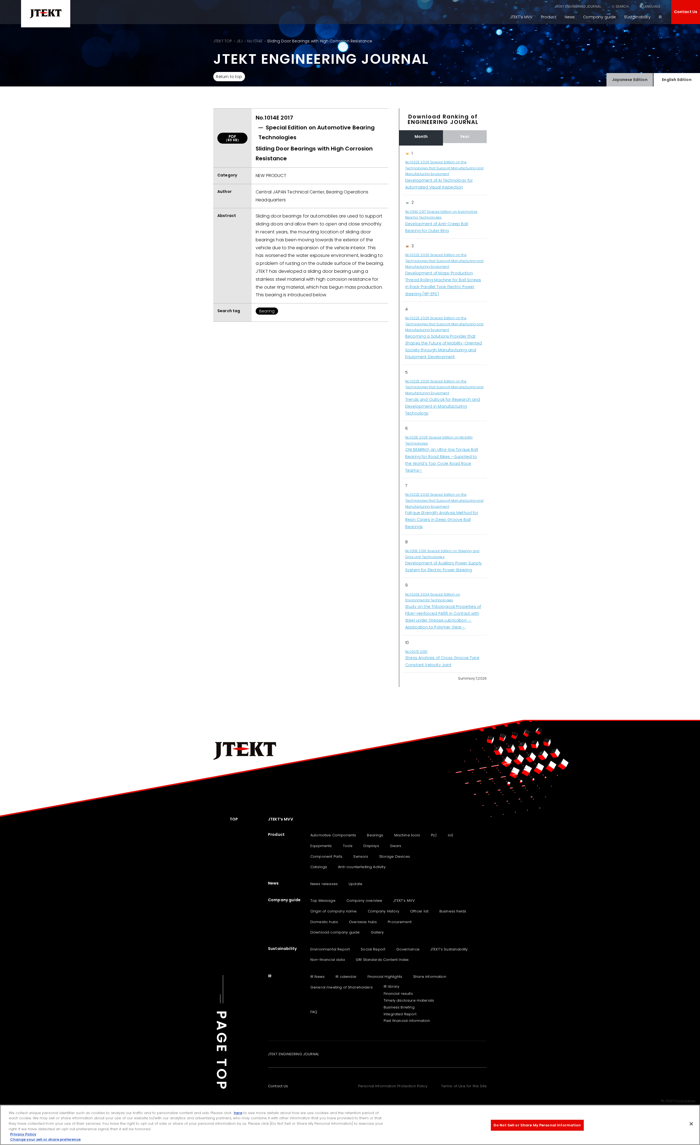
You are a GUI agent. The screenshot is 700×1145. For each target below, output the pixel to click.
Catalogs (318, 866)
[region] (443, 409)
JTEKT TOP (222, 41)
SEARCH (622, 6)
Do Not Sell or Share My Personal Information (537, 1125)
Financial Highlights (385, 976)
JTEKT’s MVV (521, 17)
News (570, 17)
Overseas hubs (363, 921)
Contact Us (686, 12)
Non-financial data (327, 959)
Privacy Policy (23, 1134)
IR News (317, 976)
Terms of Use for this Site (464, 1086)
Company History (383, 911)
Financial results (398, 993)
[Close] (691, 1124)
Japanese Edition (630, 79)
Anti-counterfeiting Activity (361, 866)
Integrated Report (400, 1014)
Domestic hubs (324, 921)
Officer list (419, 911)
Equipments (321, 845)
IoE (450, 835)
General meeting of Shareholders (341, 987)
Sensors (360, 856)
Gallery (377, 932)
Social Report (373, 949)
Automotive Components (333, 835)
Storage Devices (394, 856)
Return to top (229, 76)
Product (548, 17)
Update (355, 883)
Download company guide (335, 932)
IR (660, 17)
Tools (348, 845)
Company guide (599, 17)
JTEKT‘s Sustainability (449, 949)
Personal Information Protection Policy (392, 1086)
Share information (429, 976)
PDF (232, 138)
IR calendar (346, 976)
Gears (395, 845)
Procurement (400, 921)
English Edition (676, 79)
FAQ (313, 1011)
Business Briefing (399, 1007)
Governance (407, 949)
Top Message (323, 900)
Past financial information (407, 1020)
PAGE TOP (221, 1051)
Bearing (267, 311)
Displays (371, 845)
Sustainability (637, 17)
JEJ (239, 41)
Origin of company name (333, 911)
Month (421, 136)
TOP (234, 819)
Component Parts (326, 856)
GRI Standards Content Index (382, 959)
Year (464, 136)
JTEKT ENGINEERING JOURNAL (578, 6)
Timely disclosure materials (409, 1000)
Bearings (375, 835)
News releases (324, 883)
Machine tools (407, 835)
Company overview (364, 900)
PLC (434, 835)
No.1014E (254, 41)
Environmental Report (330, 949)
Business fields (452, 911)
